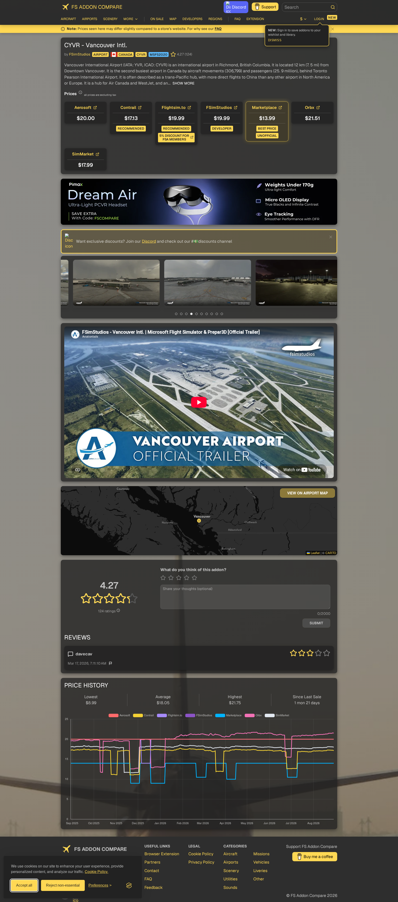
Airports (89, 19)
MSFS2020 (158, 55)
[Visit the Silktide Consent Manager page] (129, 885)
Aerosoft (82, 107)
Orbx (309, 107)
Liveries (260, 870)
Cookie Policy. (96, 871)
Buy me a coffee (318, 856)
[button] (107, 283)
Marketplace (264, 107)
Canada (125, 55)
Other (258, 879)
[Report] (110, 663)
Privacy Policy (201, 862)
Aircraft (68, 19)
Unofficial (267, 136)
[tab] (176, 314)
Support (268, 6)
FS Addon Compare (96, 7)
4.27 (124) (184, 54)
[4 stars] (188, 578)
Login (319, 19)
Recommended (131, 128)
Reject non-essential (63, 885)
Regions (215, 19)
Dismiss (275, 40)
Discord (239, 7)
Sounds (230, 887)
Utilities (230, 879)
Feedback (153, 887)
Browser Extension (161, 853)
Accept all (24, 885)
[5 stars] (194, 578)
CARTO (330, 553)
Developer (221, 128)
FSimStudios (79, 54)
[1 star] (164, 578)
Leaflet (315, 553)
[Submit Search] (333, 7)
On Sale (157, 19)
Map (173, 19)
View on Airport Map (307, 493)
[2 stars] (172, 578)
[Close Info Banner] (332, 29)
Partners (152, 862)
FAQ (237, 19)
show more (183, 83)
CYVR (141, 55)
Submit (316, 623)
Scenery (110, 19)
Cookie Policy (200, 853)
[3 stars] (180, 578)
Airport (100, 55)
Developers (192, 19)
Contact (151, 870)
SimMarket (83, 154)
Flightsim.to (174, 107)
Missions (261, 853)
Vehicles (261, 862)
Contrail (128, 107)
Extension (255, 19)
